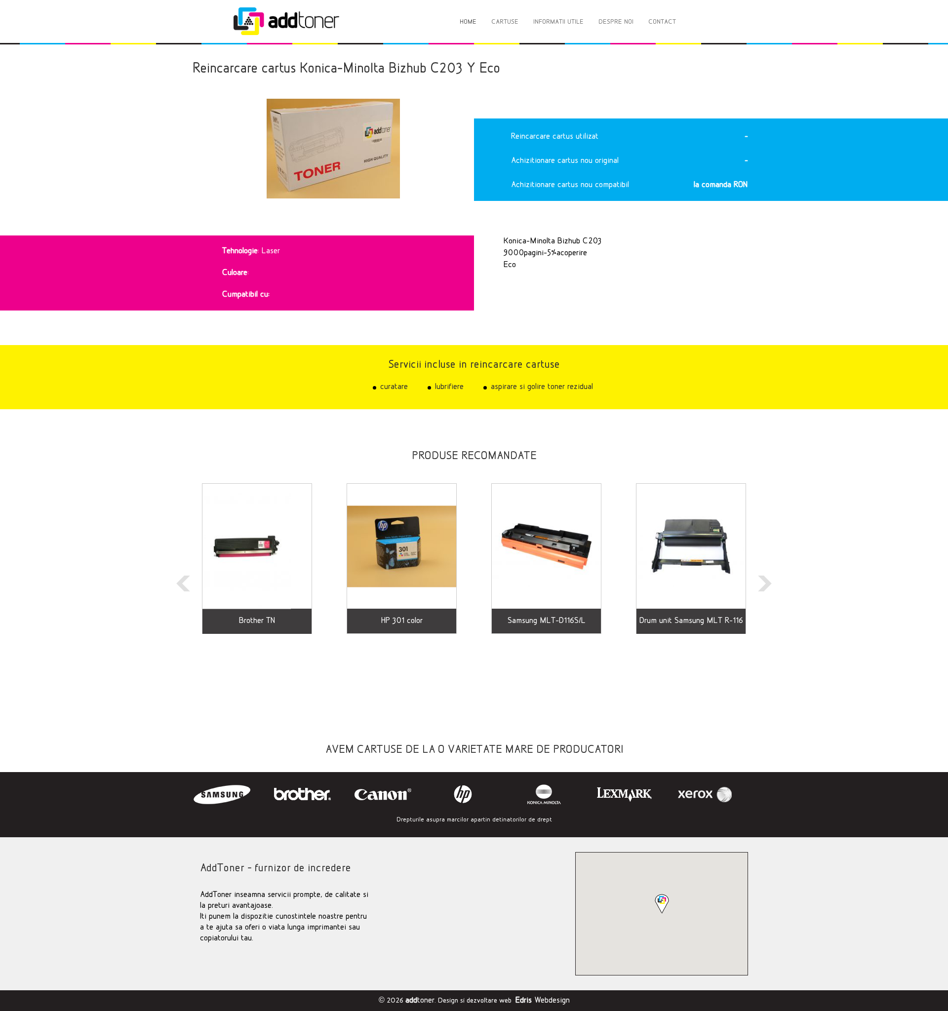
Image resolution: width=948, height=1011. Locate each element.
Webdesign (542, 1000)
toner (419, 1000)
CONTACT (662, 22)
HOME (468, 22)
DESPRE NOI (615, 22)
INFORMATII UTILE (558, 22)
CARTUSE (504, 22)
